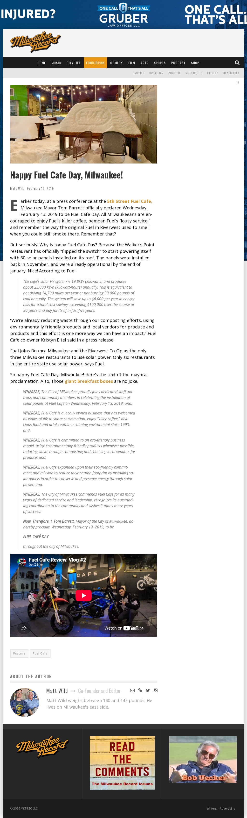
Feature (19, 653)
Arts (144, 62)
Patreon (213, 73)
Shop (195, 62)
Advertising (227, 808)
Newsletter (231, 73)
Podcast (178, 62)
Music (56, 62)
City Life (74, 62)
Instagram (156, 73)
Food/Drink (95, 62)
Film (131, 62)
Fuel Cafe (40, 653)
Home (41, 62)
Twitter (138, 73)
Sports (160, 62)
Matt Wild (17, 188)
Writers (212, 808)
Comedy (116, 62)
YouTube (175, 73)
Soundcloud (193, 73)
